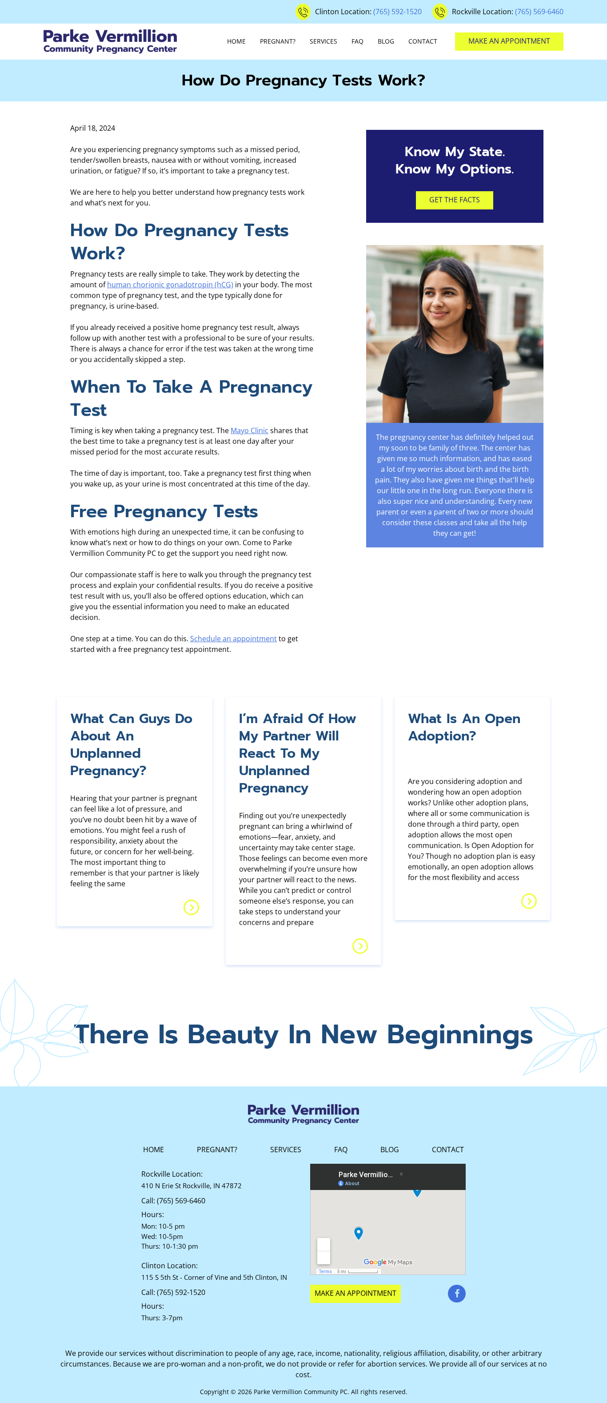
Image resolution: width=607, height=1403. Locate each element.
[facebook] (457, 1293)
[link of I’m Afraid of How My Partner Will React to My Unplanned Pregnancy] (360, 946)
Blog (386, 41)
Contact (422, 41)
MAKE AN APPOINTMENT (509, 41)
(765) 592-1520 (397, 11)
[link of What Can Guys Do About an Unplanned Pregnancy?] (191, 907)
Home (236, 41)
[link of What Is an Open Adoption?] (529, 901)
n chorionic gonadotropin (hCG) (180, 284)
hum (115, 284)
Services (323, 41)
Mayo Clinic (249, 430)
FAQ (357, 41)
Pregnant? (278, 41)
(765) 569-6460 (539, 11)
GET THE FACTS (454, 200)
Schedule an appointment (233, 638)
